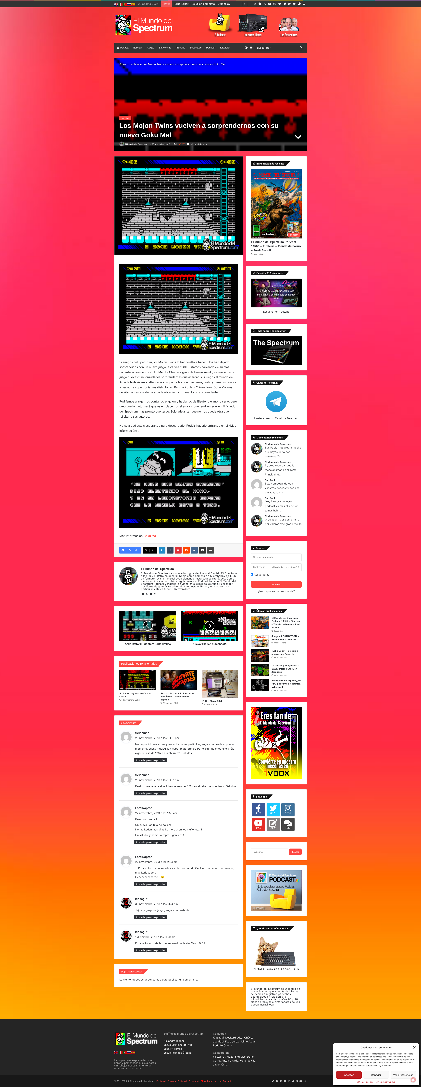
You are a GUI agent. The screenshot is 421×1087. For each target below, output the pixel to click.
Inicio (125, 64)
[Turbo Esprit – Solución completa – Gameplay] (260, 655)
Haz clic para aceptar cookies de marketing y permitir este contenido (276, 292)
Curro (216, 1060)
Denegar (376, 1074)
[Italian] (121, 3)
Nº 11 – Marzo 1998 (212, 701)
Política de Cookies (166, 1081)
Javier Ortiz (220, 1064)
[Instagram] (155, 594)
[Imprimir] (210, 550)
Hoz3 (230, 1056)
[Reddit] (186, 550)
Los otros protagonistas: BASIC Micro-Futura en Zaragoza (209, 3)
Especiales (196, 47)
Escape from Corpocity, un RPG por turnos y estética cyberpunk (286, 683)
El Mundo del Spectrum (136, 144)
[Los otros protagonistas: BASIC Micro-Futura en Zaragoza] (260, 670)
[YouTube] (151, 594)
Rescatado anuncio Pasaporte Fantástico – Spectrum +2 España (177, 696)
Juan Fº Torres (173, 1048)
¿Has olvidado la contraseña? (285, 567)
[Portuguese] (125, 3)
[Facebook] (143, 594)
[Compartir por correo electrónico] (202, 550)
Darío (250, 1056)
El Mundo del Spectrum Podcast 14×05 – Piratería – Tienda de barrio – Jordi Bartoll (276, 246)
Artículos (180, 47)
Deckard (230, 1037)
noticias (136, 64)
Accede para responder (150, 760)
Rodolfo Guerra (222, 1045)
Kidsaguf (218, 1037)
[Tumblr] (170, 550)
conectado (154, 979)
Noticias (137, 47)
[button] (414, 1047)
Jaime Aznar (248, 1041)
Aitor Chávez (245, 1037)
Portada (123, 47)
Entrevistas (165, 47)
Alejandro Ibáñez (174, 1040)
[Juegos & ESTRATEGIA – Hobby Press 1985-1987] (260, 641)
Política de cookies (364, 1082)
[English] (116, 3)
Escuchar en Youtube (276, 311)
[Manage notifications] (413, 1079)
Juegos (150, 47)
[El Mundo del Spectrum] (144, 25)
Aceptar (349, 1074)
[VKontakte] (194, 550)
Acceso (276, 584)
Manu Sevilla (247, 1060)
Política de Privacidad (188, 1081)
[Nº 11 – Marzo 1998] (220, 684)
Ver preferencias (403, 1074)
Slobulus (240, 1056)
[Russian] (129, 3)
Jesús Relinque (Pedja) (178, 1052)
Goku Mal (150, 536)
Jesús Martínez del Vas (178, 1044)
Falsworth (219, 1056)
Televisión (225, 47)
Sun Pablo (270, 480)
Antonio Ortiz (230, 1060)
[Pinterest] (178, 550)
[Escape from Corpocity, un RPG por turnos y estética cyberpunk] (260, 685)
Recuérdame (261, 574)
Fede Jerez (232, 1041)
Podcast (210, 47)
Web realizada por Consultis (218, 1081)
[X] (147, 594)
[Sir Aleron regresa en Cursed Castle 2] (137, 680)
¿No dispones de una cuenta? (276, 591)
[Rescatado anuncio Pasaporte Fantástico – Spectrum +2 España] (179, 680)
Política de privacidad (385, 1082)
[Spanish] (133, 3)
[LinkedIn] (162, 550)
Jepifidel (218, 1041)
